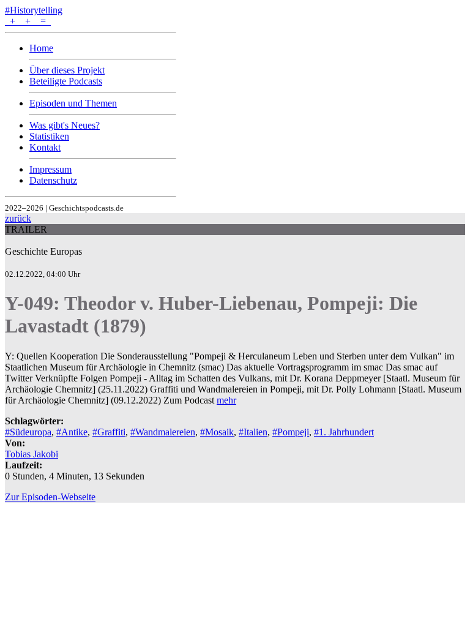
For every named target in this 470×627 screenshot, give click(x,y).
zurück (18, 218)
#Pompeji (290, 432)
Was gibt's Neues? (64, 125)
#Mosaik (217, 432)
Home (41, 48)
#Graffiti (108, 432)
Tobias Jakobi (31, 454)
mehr (226, 400)
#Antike (72, 432)
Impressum (50, 169)
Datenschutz (53, 180)
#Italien (253, 432)
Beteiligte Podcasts (65, 81)
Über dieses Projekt (67, 70)
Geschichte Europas (43, 251)
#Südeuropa (28, 432)
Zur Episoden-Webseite (50, 497)
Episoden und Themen (73, 103)
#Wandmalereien (162, 432)
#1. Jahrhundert (344, 432)
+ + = (28, 21)
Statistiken (49, 136)
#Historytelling (33, 10)
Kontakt (45, 147)
